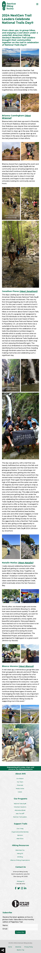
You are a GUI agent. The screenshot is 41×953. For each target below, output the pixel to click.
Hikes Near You (20, 850)
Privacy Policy (28, 947)
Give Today (20, 828)
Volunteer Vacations (20, 807)
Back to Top (20, 950)
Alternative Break (20, 810)
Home (10, 947)
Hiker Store (20, 838)
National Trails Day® (20, 803)
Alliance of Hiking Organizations (20, 860)
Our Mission (20, 778)
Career (20, 792)
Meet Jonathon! (28, 291)
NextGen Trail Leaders (20, 817)
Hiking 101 (20, 853)
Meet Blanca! (26, 666)
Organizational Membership (20, 832)
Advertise (18, 947)
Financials (20, 785)
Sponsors (20, 835)
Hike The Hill (20, 813)
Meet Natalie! (26, 562)
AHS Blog (20, 857)
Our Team (20, 782)
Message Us (20, 881)
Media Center (20, 788)
